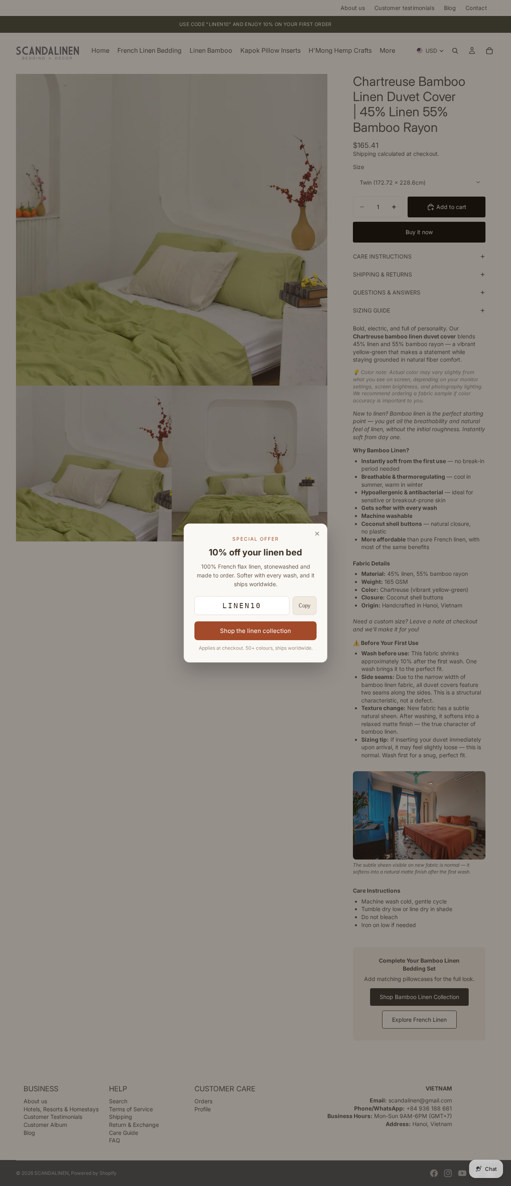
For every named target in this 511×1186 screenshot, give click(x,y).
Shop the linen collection (255, 631)
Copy (305, 606)
